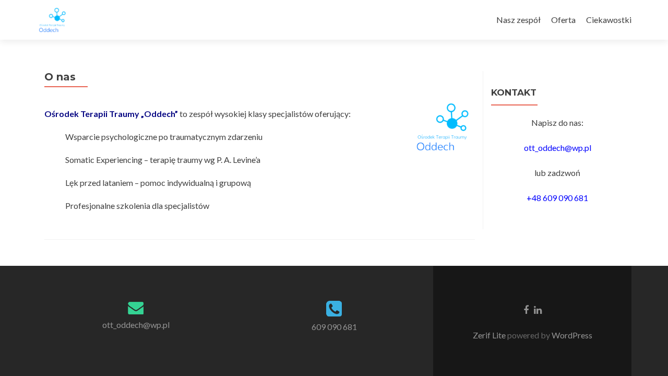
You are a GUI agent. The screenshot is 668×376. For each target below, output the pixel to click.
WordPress (571, 335)
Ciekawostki (608, 20)
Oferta (563, 20)
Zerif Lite (490, 335)
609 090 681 (334, 327)
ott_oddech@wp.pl (557, 147)
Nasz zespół (518, 20)
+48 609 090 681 (557, 198)
